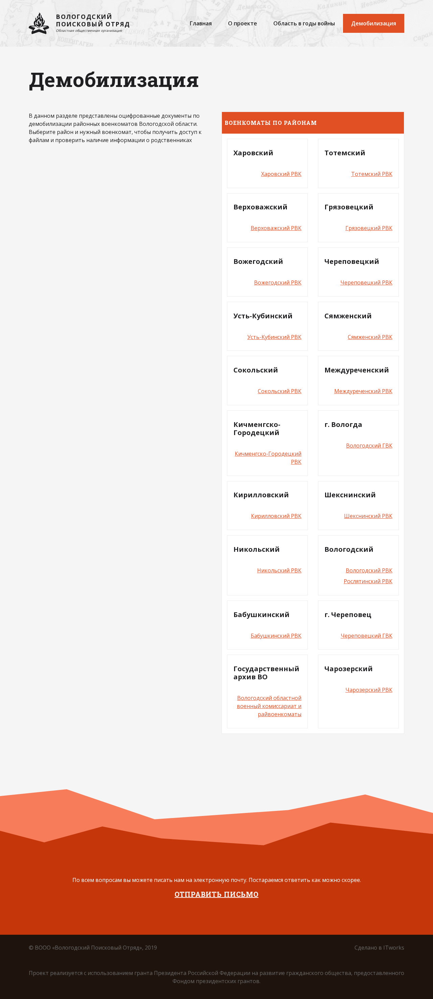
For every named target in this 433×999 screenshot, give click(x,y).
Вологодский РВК (369, 570)
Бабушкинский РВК (276, 635)
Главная (201, 23)
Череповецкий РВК (366, 282)
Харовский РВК (281, 174)
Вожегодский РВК (277, 282)
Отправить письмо (216, 894)
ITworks (393, 947)
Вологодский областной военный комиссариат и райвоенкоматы (269, 706)
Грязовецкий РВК (368, 228)
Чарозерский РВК (368, 690)
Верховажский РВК (276, 228)
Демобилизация (373, 23)
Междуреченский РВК (363, 391)
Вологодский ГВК (369, 445)
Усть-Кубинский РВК (274, 337)
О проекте (242, 23)
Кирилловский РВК (276, 516)
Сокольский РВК (279, 391)
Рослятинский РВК (368, 581)
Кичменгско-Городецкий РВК (268, 458)
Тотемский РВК (371, 174)
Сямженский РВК (370, 337)
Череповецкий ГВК (366, 635)
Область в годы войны (304, 23)
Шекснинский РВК (368, 516)
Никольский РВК (279, 570)
